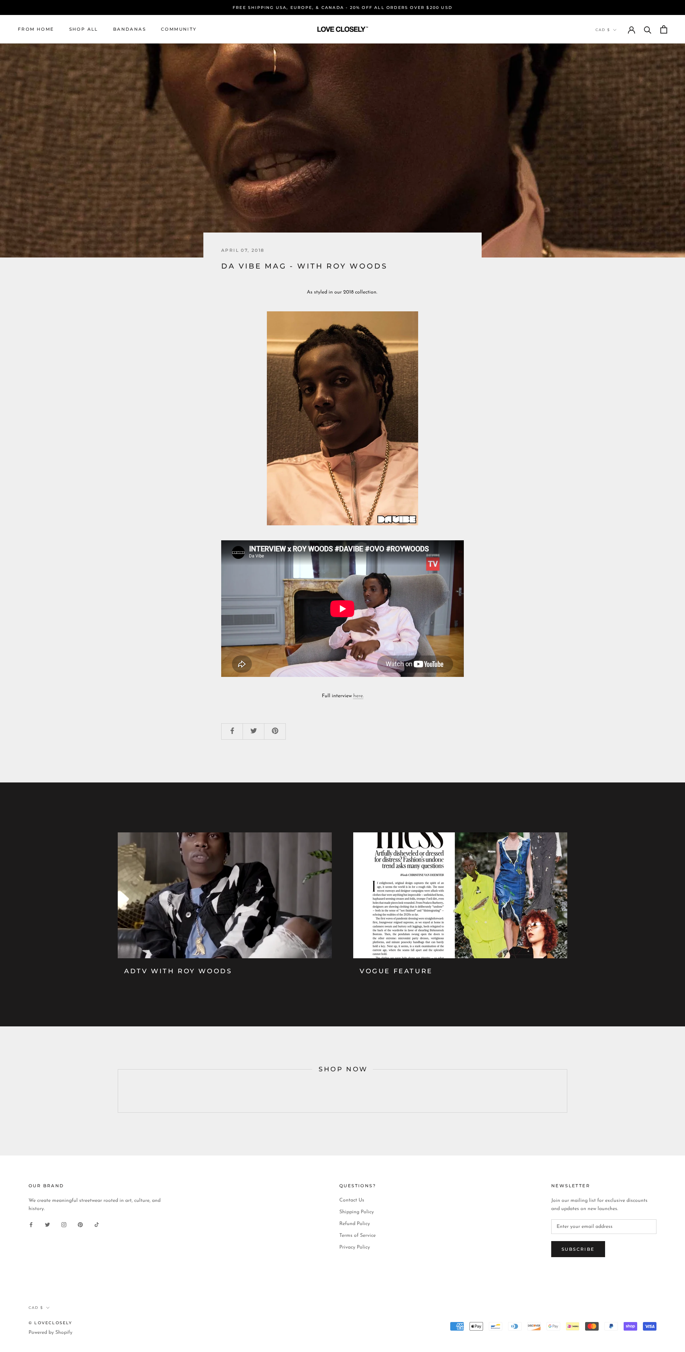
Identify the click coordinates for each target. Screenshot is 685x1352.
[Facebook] (31, 1224)
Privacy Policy (354, 1247)
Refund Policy (354, 1223)
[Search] (647, 29)
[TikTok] (96, 1224)
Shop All (83, 29)
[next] (567, 1091)
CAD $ (602, 29)
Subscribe (578, 1249)
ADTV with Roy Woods (178, 971)
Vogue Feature (396, 971)
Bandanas (129, 29)
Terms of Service (357, 1235)
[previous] (118, 1091)
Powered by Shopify (50, 1332)
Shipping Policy (356, 1212)
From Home (36, 29)
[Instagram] (63, 1224)
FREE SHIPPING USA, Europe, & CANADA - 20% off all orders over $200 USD (342, 7)
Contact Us (351, 1200)
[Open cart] (663, 29)
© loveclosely (50, 1322)
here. (358, 696)
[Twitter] (47, 1224)
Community (179, 29)
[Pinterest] (80, 1224)
